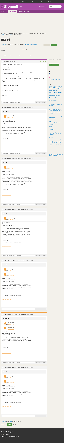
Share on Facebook (54, 74)
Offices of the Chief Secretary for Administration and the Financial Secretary (55, 144)
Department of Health (53, 118)
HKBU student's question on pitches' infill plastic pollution (55, 110)
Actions (46, 45)
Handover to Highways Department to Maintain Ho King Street (55, 133)
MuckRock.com (50, 1)
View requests (12, 11)
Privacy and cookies (13, 436)
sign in (10, 34)
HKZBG (50, 121)
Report (43, 102)
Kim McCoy (3, 34)
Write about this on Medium (56, 76)
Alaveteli (7, 434)
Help (28, 11)
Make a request (4, 11)
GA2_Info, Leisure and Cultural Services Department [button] (15, 107)
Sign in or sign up (42, 6)
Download (12, 117)
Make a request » (54, 64)
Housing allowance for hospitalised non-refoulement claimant (55, 104)
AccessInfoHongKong (9, 6)
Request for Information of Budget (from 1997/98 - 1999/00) (56, 140)
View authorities (21, 11)
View (9, 117)
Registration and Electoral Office (55, 95)
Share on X (52, 72)
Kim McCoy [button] (6, 61)
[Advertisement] (32, 22)
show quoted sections (6, 144)
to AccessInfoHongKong (55, 78)
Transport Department (53, 100)
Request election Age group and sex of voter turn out (55, 93)
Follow (54, 45)
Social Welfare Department (54, 106)
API (18, 436)
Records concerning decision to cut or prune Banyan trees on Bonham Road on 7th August (55, 87)
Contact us (24, 49)
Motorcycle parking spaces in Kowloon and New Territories (55, 98)
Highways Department (53, 90)
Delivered (44, 61)
